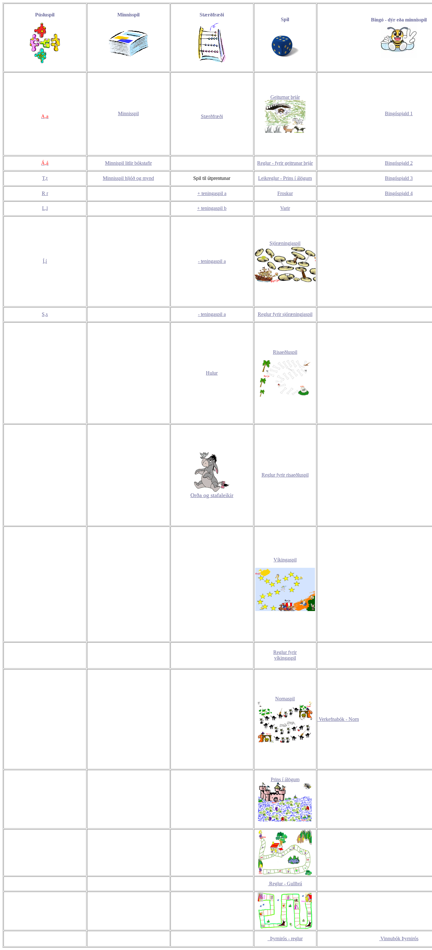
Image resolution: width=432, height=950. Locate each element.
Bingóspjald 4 (399, 193)
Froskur (285, 193)
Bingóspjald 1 (399, 113)
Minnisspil (128, 113)
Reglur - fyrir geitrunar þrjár (285, 163)
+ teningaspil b (211, 208)
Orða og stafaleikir (211, 495)
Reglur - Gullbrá (285, 883)
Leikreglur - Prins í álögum (285, 178)
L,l (45, 208)
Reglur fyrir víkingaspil (285, 655)
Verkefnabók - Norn (338, 719)
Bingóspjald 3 (399, 178)
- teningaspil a (212, 261)
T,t (44, 178)
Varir (285, 208)
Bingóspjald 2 (399, 163)
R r (45, 193)
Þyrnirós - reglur (285, 938)
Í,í (45, 261)
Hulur (212, 373)
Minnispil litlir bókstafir (128, 163)
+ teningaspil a (211, 193)
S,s (45, 314)
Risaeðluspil (285, 352)
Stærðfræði (212, 116)
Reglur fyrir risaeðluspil (285, 475)
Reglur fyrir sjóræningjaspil (285, 314)
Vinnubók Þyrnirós (398, 938)
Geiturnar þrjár (285, 97)
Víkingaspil (285, 559)
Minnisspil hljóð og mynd (128, 178)
